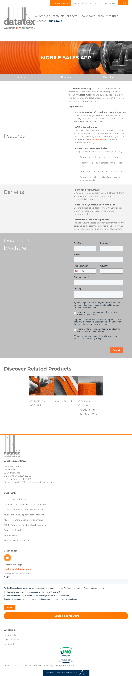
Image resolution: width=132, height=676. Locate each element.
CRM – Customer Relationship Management (26, 525)
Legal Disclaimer (12, 639)
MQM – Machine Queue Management (23, 520)
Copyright (9, 644)
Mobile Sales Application (16, 540)
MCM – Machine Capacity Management (24, 515)
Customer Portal (12, 530)
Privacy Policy (10, 635)
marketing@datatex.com (17, 569)
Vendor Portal (63, 401)
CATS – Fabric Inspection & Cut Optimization (26, 504)
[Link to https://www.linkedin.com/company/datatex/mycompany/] (7, 557)
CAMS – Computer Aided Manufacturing (24, 509)
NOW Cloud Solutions (15, 499)
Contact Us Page (13, 564)
